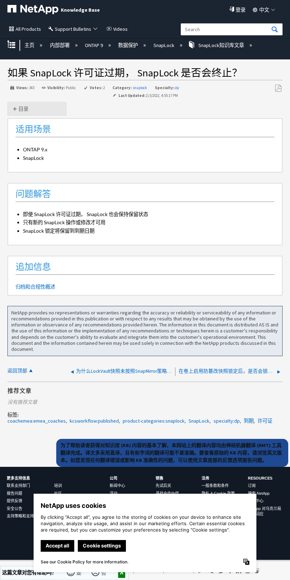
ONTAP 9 (94, 45)
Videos (120, 29)
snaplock (140, 87)
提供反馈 (14, 501)
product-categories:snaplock (154, 421)
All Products (28, 29)
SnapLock (164, 45)
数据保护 (128, 45)
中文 (264, 10)
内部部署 (60, 45)
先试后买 (163, 485)
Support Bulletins (73, 29)
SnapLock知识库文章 (221, 45)
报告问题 (14, 493)
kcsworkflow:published (94, 421)
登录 (240, 10)
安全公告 (14, 508)
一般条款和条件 (215, 485)
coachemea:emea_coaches (36, 421)
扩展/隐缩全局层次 (16, 45)
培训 (58, 485)
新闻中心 (117, 485)
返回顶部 (17, 371)
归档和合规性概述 (35, 287)
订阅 (252, 485)
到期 (249, 421)
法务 (205, 478)
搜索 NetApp (258, 493)
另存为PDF (278, 88)
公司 (113, 478)
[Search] (275, 29)
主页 (29, 45)
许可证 (264, 421)
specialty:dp (227, 421)
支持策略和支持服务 (24, 516)
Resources (260, 478)
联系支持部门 (18, 485)
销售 (159, 478)
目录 (23, 109)
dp (177, 87)
